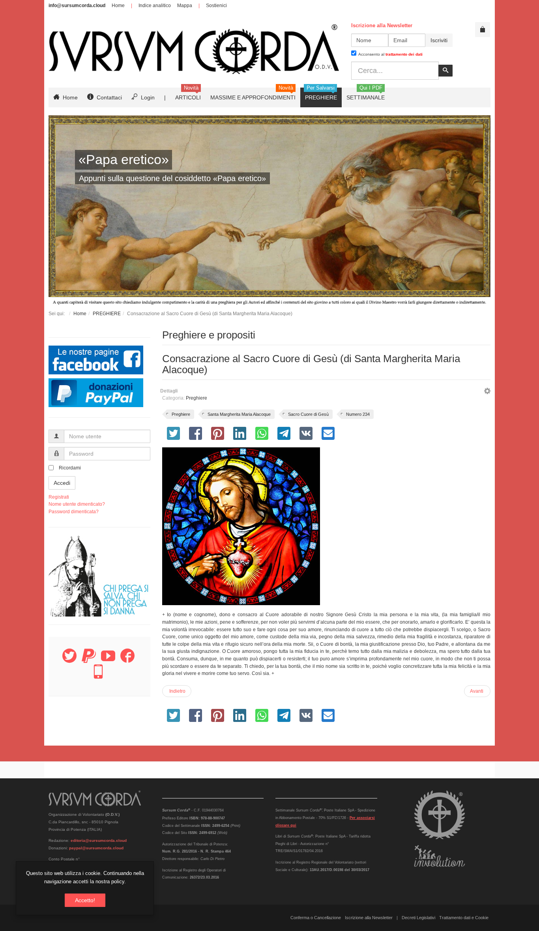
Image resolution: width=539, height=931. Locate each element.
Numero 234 (358, 414)
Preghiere (196, 398)
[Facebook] (127, 660)
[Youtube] (108, 660)
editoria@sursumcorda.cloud (99, 840)
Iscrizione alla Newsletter (369, 917)
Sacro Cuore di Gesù (308, 414)
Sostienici (216, 5)
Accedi (62, 483)
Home (118, 5)
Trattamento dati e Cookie (463, 917)
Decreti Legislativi (418, 917)
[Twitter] (69, 660)
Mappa (184, 5)
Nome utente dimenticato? (77, 504)
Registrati (59, 497)
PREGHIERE (107, 313)
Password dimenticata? (74, 511)
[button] (487, 392)
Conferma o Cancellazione (315, 917)
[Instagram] (98, 676)
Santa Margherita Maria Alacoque (239, 414)
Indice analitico (154, 5)
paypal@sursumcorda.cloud (96, 848)
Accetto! (85, 900)
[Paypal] (89, 660)
